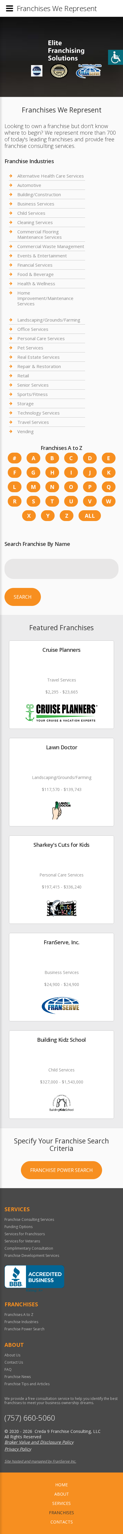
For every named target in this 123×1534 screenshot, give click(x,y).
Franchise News (17, 1376)
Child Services (31, 213)
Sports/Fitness (32, 394)
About (61, 1494)
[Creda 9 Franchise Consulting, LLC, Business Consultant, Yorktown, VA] (34, 1278)
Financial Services (35, 265)
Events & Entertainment (42, 256)
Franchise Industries (21, 1321)
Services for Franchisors (24, 1233)
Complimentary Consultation (28, 1248)
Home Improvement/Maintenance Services (45, 298)
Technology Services (38, 413)
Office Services (32, 329)
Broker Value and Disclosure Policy (38, 1442)
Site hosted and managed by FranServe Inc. (40, 1461)
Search (23, 597)
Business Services (35, 204)
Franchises (61, 1512)
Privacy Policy (17, 1449)
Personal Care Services (41, 338)
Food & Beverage (35, 274)
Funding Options (18, 1226)
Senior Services (33, 385)
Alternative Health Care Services (50, 176)
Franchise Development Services (31, 1255)
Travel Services (33, 422)
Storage (25, 403)
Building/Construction (39, 194)
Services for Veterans (22, 1241)
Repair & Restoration (39, 366)
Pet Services (30, 348)
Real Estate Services (38, 357)
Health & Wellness (36, 283)
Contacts (61, 1522)
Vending (25, 431)
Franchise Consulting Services (29, 1219)
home (61, 1485)
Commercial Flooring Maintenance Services (39, 234)
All (90, 515)
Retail (23, 376)
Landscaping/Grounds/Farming (48, 320)
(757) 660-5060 (29, 1418)
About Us (12, 1355)
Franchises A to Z (18, 1314)
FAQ (8, 1369)
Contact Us (13, 1362)
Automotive (29, 185)
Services (61, 1503)
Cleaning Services (35, 222)
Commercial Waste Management (50, 246)
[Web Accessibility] (115, 57)
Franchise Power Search (61, 1170)
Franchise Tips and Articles (27, 1383)
